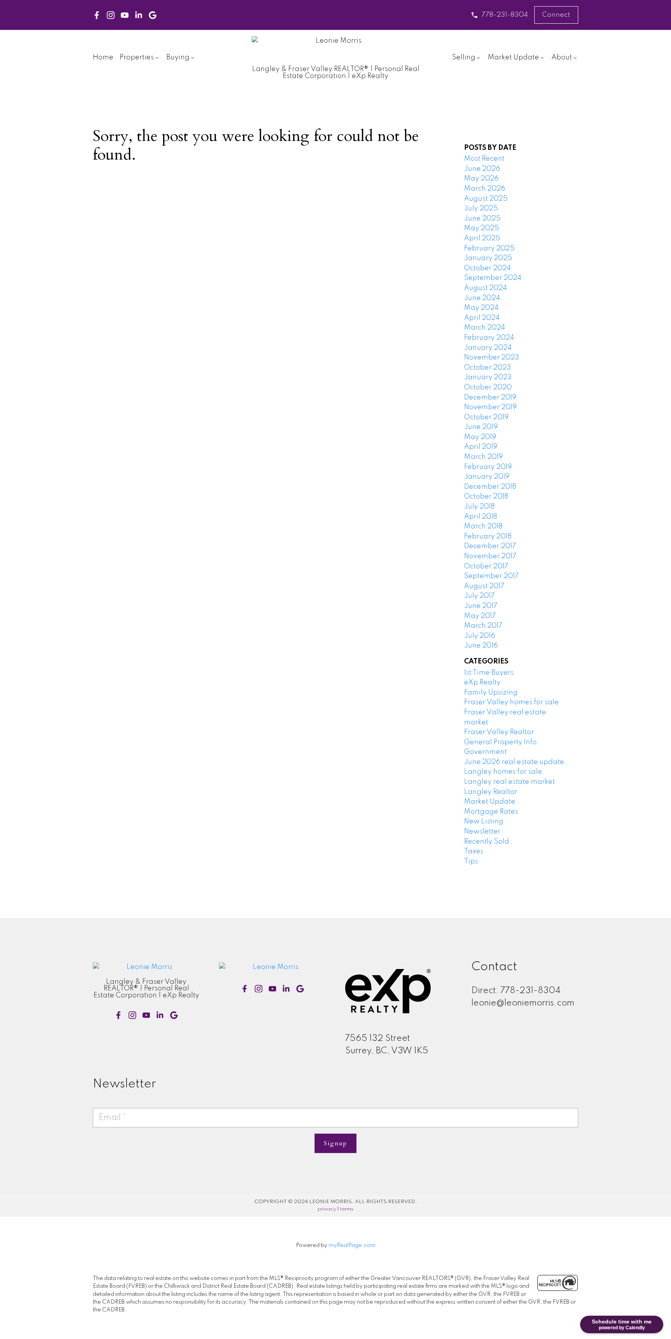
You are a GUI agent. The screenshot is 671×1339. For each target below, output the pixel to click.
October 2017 (486, 566)
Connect (556, 14)
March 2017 (483, 625)
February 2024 (489, 337)
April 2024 (482, 317)
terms (346, 1209)
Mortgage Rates (491, 811)
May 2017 (480, 616)
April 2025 (482, 238)
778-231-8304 (505, 14)
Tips (471, 861)
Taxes (473, 851)
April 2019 (480, 446)
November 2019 (490, 407)
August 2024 (485, 288)
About (561, 57)
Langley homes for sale (503, 771)
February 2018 (487, 536)
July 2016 (479, 635)
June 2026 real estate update (514, 762)
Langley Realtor (490, 791)
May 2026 (481, 178)
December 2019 (490, 397)
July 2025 (481, 208)
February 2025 (489, 248)
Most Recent (484, 158)
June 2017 (480, 606)
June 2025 (482, 218)
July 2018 (479, 506)
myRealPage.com (352, 1245)
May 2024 (481, 307)
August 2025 (486, 198)
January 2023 (488, 377)
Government (485, 752)
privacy (327, 1209)
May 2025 (481, 228)
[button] (499, 15)
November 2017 (490, 556)
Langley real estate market (509, 781)
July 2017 (479, 595)
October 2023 (487, 367)
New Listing (483, 821)
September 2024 (493, 277)
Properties (137, 57)
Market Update (513, 57)
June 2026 (482, 168)
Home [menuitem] (103, 57)
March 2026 (484, 188)
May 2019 (480, 437)
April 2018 (480, 516)
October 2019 (486, 417)
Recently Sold (486, 841)
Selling (463, 57)
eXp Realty (482, 682)
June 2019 (481, 427)
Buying (177, 57)
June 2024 (482, 298)
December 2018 (490, 486)
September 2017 (491, 576)
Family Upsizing (491, 692)
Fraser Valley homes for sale (511, 702)
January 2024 (488, 347)
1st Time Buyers (489, 672)
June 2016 (481, 645)
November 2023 (491, 357)
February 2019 (488, 467)
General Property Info (500, 742)
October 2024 (487, 268)
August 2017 (484, 586)
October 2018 (486, 496)
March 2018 (483, 526)
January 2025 (488, 258)
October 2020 (488, 387)
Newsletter (482, 831)
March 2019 (483, 456)
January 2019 (486, 476)
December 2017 (490, 546)
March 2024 (484, 327)
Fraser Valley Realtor (499, 732)
